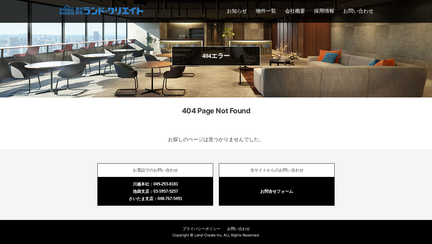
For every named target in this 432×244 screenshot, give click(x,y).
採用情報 (324, 11)
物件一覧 (266, 11)
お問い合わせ (358, 11)
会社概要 (295, 11)
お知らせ (237, 11)
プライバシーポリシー (201, 229)
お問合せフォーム (276, 191)
